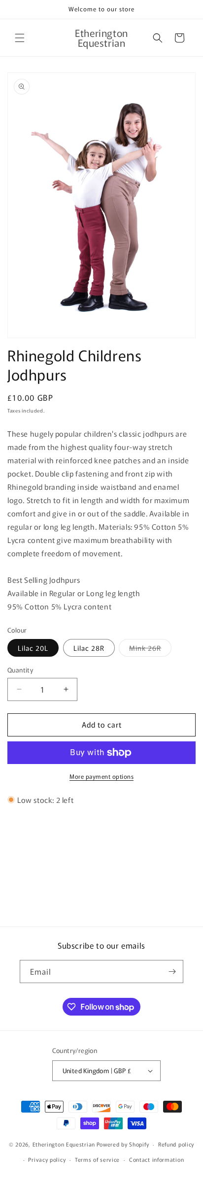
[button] (20, 38)
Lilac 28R (88, 648)
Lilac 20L (33, 648)
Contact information (156, 1159)
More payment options (101, 776)
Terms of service (97, 1159)
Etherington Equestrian (64, 1144)
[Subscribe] (172, 971)
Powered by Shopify (123, 1144)
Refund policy (176, 1144)
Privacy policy (47, 1159)
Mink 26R (150, 649)
